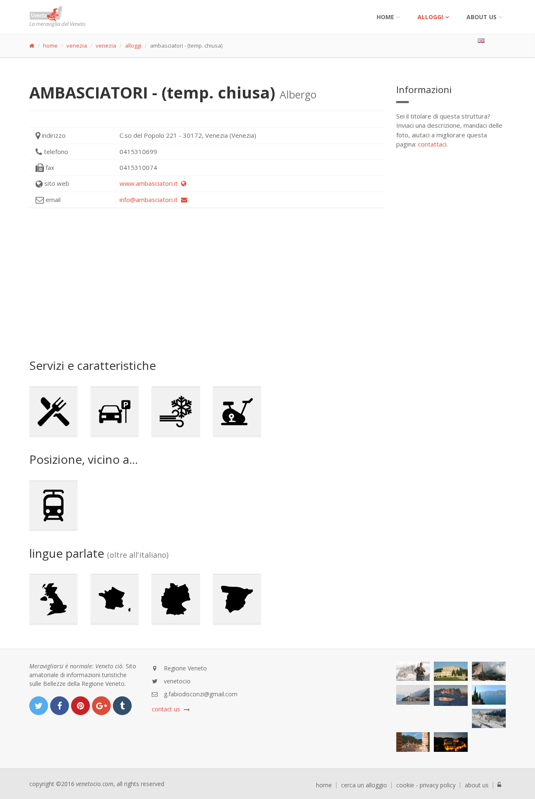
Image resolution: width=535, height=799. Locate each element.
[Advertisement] (206, 283)
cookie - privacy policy (426, 785)
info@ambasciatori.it (150, 199)
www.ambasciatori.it (150, 183)
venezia (76, 45)
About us (481, 17)
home (50, 45)
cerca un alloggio (364, 785)
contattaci (432, 144)
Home (385, 17)
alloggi (430, 17)
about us (477, 785)
